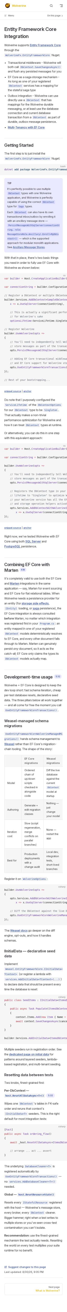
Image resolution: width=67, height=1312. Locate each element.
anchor (27, 391)
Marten (14, 583)
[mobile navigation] (61, 5)
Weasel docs (19, 930)
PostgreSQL (12, 546)
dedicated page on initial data (29, 1054)
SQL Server (33, 541)
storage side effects (35, 603)
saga (36, 608)
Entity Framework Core (45, 45)
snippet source (12, 391)
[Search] (51, 6)
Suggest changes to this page (27, 1266)
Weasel (9, 744)
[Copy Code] (61, 169)
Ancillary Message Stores (29, 247)
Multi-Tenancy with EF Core (26, 127)
